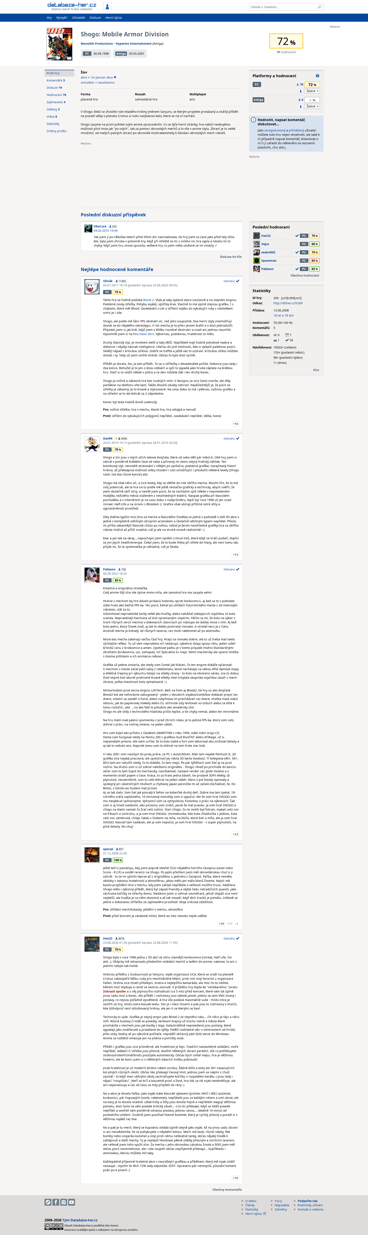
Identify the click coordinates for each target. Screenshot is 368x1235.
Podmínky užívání (310, 1205)
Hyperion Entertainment (134, 43)
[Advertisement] (347, 92)
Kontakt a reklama (310, 1209)
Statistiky (53, 124)
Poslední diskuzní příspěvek (113, 214)
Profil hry (53, 73)
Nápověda (282, 1205)
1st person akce (102, 77)
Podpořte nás (308, 1201)
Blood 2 (148, 300)
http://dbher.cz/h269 (288, 303)
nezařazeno (106, 82)
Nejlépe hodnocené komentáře (117, 269)
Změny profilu (56, 131)
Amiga (121, 54)
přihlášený (296, 130)
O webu (250, 1201)
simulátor (87, 82)
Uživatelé (78, 18)
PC (87, 54)
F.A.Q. (278, 1201)
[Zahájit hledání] (319, 6)
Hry (49, 18)
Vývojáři (61, 18)
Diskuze (95, 18)
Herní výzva (113, 18)
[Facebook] (55, 1202)
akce (84, 77)
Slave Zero (146, 334)
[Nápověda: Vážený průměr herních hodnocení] (317, 75)
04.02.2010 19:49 (106, 230)
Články (250, 1205)
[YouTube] (71, 1202)
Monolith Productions (97, 43)
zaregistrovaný (274, 130)
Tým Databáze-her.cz (80, 1220)
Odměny (281, 1209)
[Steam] (48, 1202)
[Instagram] (63, 1202)
